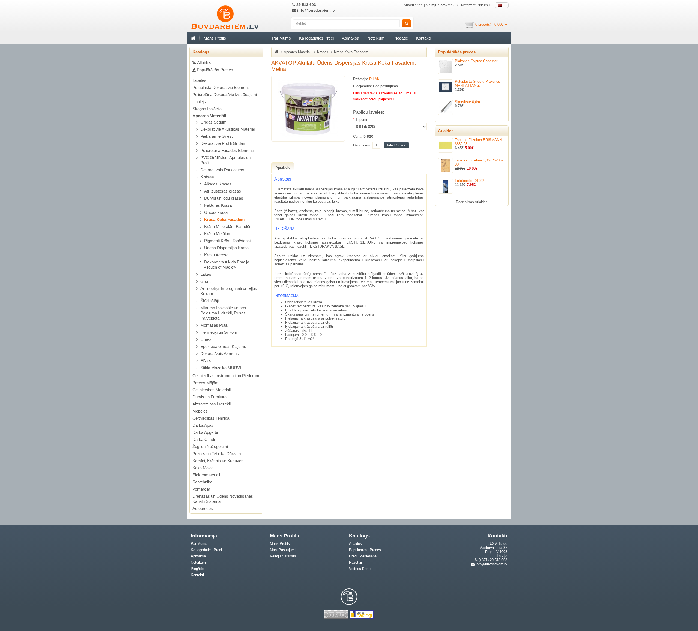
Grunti (205, 281)
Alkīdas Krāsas (217, 184)
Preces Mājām (205, 382)
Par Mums (281, 38)
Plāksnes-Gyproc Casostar (476, 61)
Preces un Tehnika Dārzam (216, 453)
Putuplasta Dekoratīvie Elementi (220, 87)
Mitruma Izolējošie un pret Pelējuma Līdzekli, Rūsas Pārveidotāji (223, 312)
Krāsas (207, 177)
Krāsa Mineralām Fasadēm (228, 226)
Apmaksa (350, 38)
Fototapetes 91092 (469, 181)
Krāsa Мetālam (217, 233)
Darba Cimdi (203, 439)
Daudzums (361, 145)
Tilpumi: (362, 120)
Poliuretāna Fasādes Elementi (227, 150)
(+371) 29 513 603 (493, 560)
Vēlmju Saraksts (283, 556)
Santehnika (202, 482)
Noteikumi (376, 38)
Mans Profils (215, 38)
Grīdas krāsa (216, 212)
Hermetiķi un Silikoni (218, 332)
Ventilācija (201, 489)
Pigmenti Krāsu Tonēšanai (227, 240)
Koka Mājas (203, 467)
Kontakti (423, 38)
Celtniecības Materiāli (211, 389)
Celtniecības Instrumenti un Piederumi (226, 375)
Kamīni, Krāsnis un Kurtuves (217, 460)
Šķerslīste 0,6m (467, 102)
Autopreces (202, 508)
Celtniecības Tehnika (210, 418)
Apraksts (283, 168)
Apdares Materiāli (209, 115)
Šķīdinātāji (209, 300)
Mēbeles (200, 411)
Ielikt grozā (396, 145)
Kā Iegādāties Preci (316, 38)
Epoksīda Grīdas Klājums (223, 346)
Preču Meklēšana (363, 556)
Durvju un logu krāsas (223, 198)
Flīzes (205, 360)
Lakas (205, 274)
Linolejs (199, 101)
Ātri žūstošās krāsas (222, 191)
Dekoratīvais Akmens (219, 353)
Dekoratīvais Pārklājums (222, 169)
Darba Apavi (203, 425)
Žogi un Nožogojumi (210, 446)
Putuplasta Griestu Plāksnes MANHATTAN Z (477, 83)
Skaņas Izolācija (207, 108)
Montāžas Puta (213, 325)
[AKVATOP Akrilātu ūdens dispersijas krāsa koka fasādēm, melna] (308, 109)
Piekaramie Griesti (216, 136)
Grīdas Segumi (213, 122)
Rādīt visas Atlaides (472, 202)
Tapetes (199, 80)
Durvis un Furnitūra (209, 397)
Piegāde (400, 38)
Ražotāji (355, 562)
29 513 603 (305, 4)
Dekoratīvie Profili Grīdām (223, 143)
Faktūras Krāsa (218, 205)
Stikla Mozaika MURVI (220, 367)
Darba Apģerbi (205, 432)
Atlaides (355, 544)
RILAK (374, 79)
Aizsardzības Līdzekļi (211, 404)
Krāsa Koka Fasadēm (224, 219)
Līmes (206, 339)
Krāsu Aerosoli (217, 255)
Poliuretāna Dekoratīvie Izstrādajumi (224, 94)
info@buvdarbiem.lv (315, 10)
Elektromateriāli (206, 475)
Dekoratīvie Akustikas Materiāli (227, 129)
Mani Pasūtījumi (283, 550)
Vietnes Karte (360, 569)
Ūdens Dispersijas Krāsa (226, 247)
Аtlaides (203, 62)
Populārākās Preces (214, 69)
